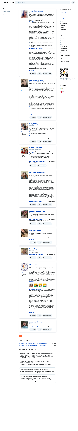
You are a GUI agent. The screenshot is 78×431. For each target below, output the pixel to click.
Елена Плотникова (36, 80)
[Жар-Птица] (24, 267)
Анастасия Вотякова (36, 322)
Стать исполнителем (9, 15)
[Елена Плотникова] (24, 83)
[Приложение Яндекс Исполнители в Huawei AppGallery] (63, 92)
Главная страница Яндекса (3, 2)
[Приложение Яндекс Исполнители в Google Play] (63, 88)
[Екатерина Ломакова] (24, 175)
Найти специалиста (8, 8)
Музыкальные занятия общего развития (36, 201)
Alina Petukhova (35, 230)
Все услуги (31, 70)
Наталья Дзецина (35, 148)
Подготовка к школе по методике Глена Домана (68, 17)
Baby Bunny (33, 124)
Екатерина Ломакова (37, 172)
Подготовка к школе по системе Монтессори (36, 48)
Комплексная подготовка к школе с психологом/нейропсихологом (37, 289)
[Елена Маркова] (24, 251)
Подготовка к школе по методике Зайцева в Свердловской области (33, 345)
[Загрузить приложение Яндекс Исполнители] (67, 72)
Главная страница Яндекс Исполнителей (8, 2)
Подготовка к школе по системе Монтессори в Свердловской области (33, 343)
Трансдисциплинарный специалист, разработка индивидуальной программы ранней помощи (36, 326)
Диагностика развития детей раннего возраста (36, 111)
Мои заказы (7, 11)
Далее (29, 336)
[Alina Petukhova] (24, 233)
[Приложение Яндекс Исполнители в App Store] (63, 85)
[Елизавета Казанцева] (24, 214)
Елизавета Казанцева (37, 211)
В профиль (31, 21)
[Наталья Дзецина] (24, 150)
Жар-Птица (33, 264)
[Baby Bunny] (24, 126)
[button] (33, 73)
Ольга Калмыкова (36, 11)
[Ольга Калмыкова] (24, 14)
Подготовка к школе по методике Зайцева (36, 138)
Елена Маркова (34, 249)
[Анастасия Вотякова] (24, 324)
